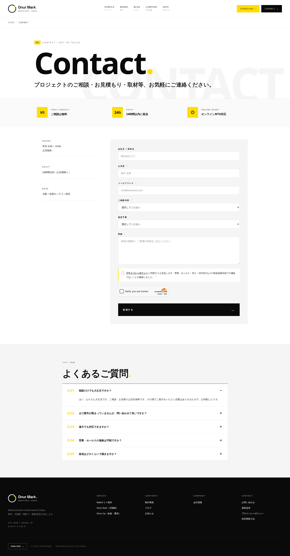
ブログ (148, 507)
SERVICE (110, 8)
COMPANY (152, 8)
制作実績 (149, 502)
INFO (166, 8)
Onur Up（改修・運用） (109, 513)
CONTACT (271, 8)
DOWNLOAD (248, 8)
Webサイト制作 (104, 502)
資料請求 (246, 507)
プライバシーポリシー (137, 273)
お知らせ (149, 513)
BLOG (137, 8)
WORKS (124, 8)
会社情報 (197, 502)
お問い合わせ (248, 502)
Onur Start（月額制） (107, 507)
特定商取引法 (248, 518)
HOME (11, 22)
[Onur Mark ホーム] (22, 9)
